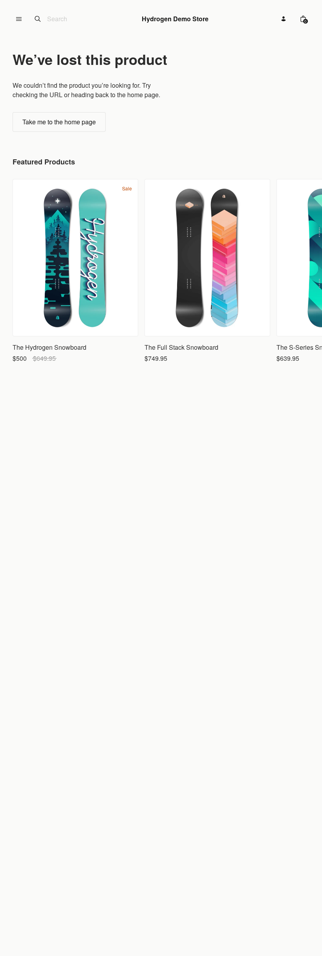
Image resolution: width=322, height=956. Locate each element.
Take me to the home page (59, 121)
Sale (127, 188)
